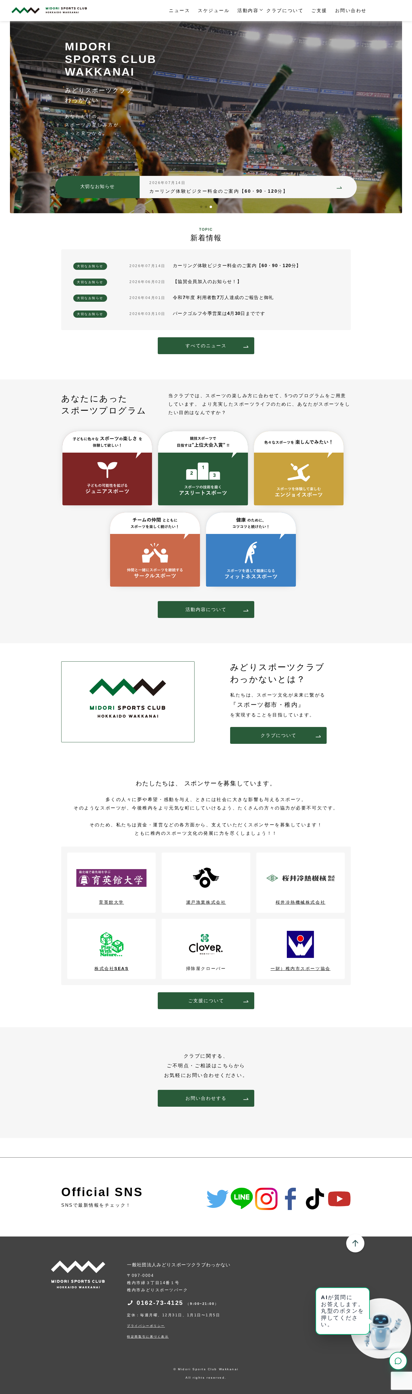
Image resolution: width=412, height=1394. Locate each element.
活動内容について (206, 609)
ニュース (179, 10)
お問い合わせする (206, 1098)
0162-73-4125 (178, 1302)
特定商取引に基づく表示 (148, 1336)
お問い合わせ (351, 10)
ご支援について (206, 1000)
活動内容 (247, 10)
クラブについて (284, 10)
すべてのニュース (206, 345)
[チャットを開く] (398, 1361)
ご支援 (319, 10)
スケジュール (214, 10)
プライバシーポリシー (146, 1325)
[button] (201, 207)
